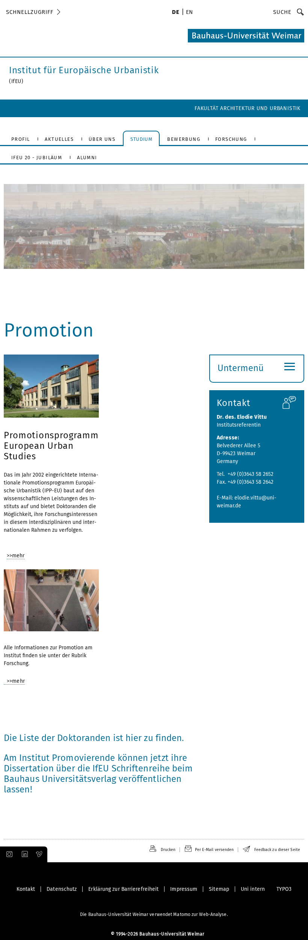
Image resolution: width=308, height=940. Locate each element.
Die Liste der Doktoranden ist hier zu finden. (94, 738)
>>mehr (16, 555)
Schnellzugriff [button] (29, 12)
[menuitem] (175, 12)
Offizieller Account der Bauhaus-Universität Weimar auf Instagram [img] (8, 854)
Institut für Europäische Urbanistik (84, 70)
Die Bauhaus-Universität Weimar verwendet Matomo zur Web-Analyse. (154, 914)
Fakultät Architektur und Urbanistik (247, 108)
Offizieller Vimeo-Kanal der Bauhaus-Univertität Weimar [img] (39, 854)
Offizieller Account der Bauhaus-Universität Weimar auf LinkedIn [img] (24, 854)
